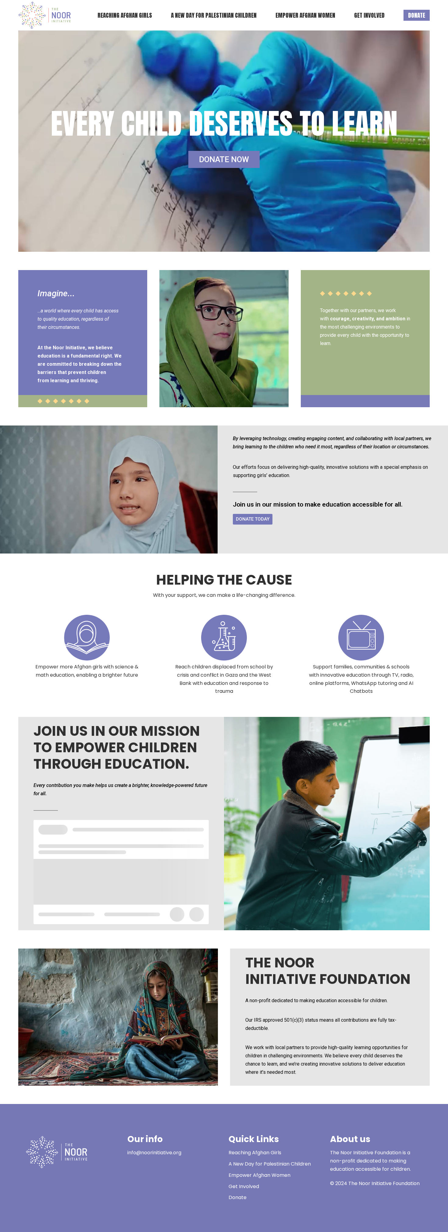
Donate (238, 1197)
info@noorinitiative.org (154, 1152)
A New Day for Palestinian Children (270, 1163)
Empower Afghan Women (259, 1175)
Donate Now (224, 159)
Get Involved (244, 1186)
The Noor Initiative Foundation (384, 1183)
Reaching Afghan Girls (255, 1152)
